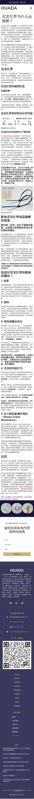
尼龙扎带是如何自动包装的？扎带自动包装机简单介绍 (16, 780)
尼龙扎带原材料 (17, 497)
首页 (13, 717)
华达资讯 (15, 728)
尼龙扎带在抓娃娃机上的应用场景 (13, 766)
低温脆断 (7, 497)
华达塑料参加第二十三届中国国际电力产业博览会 (16, 770)
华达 (9, 499)
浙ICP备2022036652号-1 (17, 795)
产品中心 (15, 724)
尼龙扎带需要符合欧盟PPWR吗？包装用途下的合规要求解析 (16, 749)
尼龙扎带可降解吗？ (9, 775)
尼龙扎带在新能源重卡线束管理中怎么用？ (16, 754)
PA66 (5, 499)
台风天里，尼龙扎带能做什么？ (13, 758)
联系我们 (15, 732)
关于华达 (15, 721)
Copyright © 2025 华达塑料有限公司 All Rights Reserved (17, 790)
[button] (31, 8)
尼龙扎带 (15, 499)
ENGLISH (15, 735)
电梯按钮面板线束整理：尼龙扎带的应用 (15, 762)
